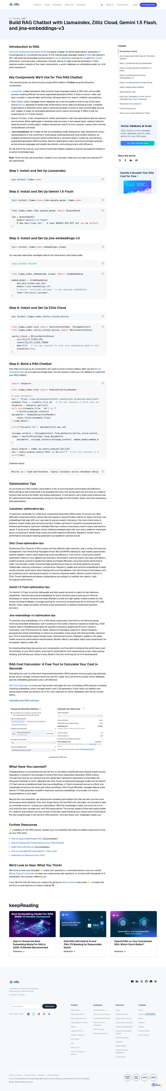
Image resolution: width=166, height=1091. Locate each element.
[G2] (155, 981)
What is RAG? (121, 1046)
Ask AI (157, 1085)
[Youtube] (132, 981)
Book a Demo (123, 5)
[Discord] (151, 981)
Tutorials (16, 18)
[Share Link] (136, 160)
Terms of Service (15, 1075)
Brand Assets (143, 1035)
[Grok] (38, 1014)
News (140, 1018)
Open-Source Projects (101, 1014)
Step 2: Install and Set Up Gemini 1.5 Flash (135, 69)
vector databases (62, 58)
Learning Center (122, 1014)
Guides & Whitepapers (124, 1027)
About (140, 1010)
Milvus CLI (74, 1047)
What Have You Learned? (130, 104)
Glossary (119, 1042)
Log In (135, 5)
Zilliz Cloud (96, 58)
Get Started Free (148, 5)
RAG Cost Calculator (19, 685)
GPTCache (75, 1039)
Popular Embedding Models (123, 1032)
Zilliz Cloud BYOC (77, 1014)
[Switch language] (102, 5)
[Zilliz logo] (14, 5)
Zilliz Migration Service (79, 1022)
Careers (141, 1014)
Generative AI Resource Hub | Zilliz (28, 855)
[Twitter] (141, 981)
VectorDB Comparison (124, 1022)
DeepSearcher (76, 1031)
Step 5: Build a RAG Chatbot (132, 87)
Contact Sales (143, 1031)
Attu (72, 1043)
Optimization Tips (128, 92)
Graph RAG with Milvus (22, 847)
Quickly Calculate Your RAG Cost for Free (137, 174)
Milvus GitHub (69, 882)
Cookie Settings (53, 1075)
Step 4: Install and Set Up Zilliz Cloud (136, 82)
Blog (117, 1010)
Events (141, 1027)
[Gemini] (49, 1014)
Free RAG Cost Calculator (99, 1023)
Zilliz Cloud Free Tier (78, 1018)
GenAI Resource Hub (124, 1018)
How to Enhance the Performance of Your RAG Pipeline (37, 843)
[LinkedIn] (137, 981)
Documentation (99, 1010)
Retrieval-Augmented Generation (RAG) (28, 51)
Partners (141, 1022)
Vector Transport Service (77, 1053)
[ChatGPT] (28, 1014)
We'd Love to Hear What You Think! (135, 113)
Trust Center (120, 1057)
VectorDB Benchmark (101, 1018)
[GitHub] (146, 981)
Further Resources (128, 108)
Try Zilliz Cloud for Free (137, 143)
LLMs (88, 55)
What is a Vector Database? (122, 1051)
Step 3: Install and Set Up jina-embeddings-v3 (133, 76)
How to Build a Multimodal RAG (26, 838)
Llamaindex (16, 91)
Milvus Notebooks (100, 1033)
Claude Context (77, 1035)
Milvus (82, 58)
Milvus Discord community (22, 873)
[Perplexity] (33, 1014)
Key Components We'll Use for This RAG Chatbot (137, 57)
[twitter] (120, 160)
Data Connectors (122, 1038)
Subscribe (49, 1006)
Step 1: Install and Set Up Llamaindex (136, 63)
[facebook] (125, 160)
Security (41, 1075)
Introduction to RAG (128, 51)
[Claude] (44, 1014)
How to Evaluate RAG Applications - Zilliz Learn (34, 851)
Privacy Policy (30, 1075)
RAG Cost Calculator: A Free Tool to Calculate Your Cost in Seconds (135, 97)
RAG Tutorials (98, 1029)
